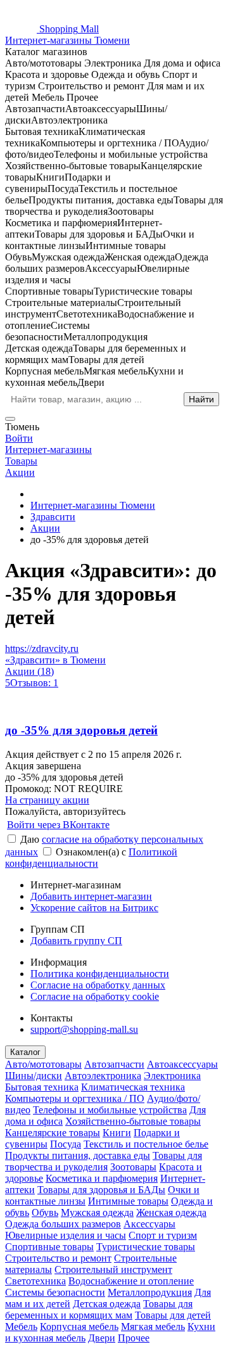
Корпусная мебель (79, 1326)
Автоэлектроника (103, 1075)
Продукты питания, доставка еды (77, 1155)
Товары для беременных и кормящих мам (99, 1309)
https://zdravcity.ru (42, 648)
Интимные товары (128, 1201)
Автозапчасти (114, 1064)
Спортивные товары (49, 1246)
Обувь (45, 1212)
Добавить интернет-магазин (91, 896)
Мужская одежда (97, 1212)
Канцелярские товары (52, 1132)
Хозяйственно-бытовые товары (133, 1121)
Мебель (21, 1326)
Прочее (133, 1338)
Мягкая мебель (153, 1326)
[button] (114, 789)
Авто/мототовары (43, 1064)
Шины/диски (33, 1075)
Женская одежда (171, 1212)
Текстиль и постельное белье (146, 1144)
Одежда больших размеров (63, 1223)
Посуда (65, 1144)
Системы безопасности (55, 1292)
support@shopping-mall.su (84, 1029)
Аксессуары (149, 1223)
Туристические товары (145, 1246)
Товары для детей (173, 1315)
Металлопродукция (150, 1292)
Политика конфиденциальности (99, 973)
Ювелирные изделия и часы (65, 1235)
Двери (101, 1338)
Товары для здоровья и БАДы (101, 1189)
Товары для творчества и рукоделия (103, 1161)
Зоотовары (133, 1166)
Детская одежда (107, 1303)
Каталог (25, 1052)
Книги (117, 1132)
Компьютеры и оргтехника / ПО (74, 1098)
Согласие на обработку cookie (94, 996)
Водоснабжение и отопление (131, 1280)
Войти (19, 438)
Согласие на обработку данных (97, 985)
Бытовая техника (42, 1087)
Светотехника (35, 1280)
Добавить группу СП (76, 940)
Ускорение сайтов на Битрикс (94, 907)
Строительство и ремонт (58, 1258)
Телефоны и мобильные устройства (110, 1109)
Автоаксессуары (182, 1064)
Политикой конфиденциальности (91, 858)
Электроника (172, 1075)
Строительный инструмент (113, 1269)
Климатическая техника (133, 1087)
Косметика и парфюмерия (102, 1178)
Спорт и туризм (163, 1235)
